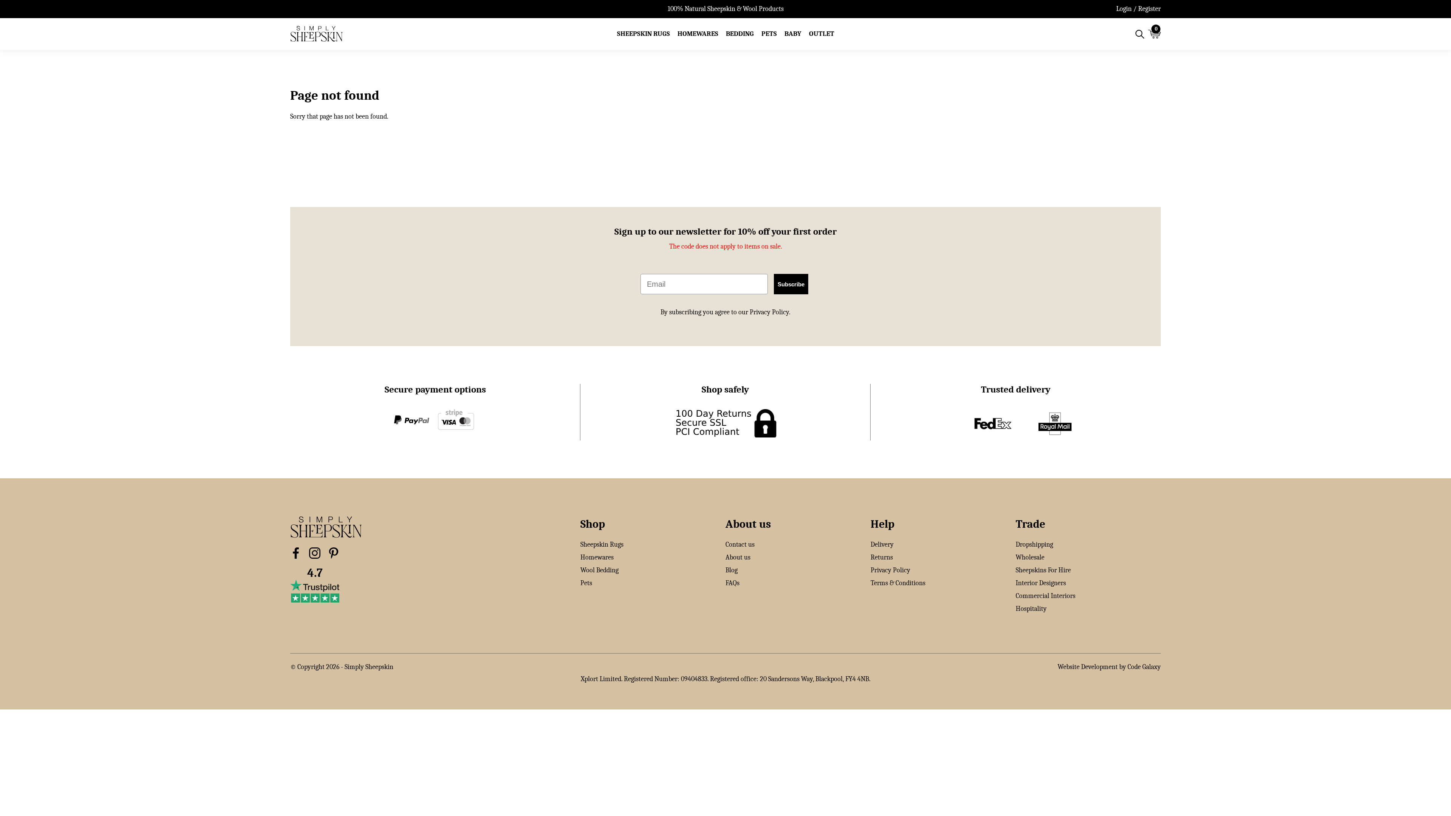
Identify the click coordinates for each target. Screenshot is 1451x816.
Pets (586, 583)
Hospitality (1031, 609)
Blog (732, 570)
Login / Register (1138, 9)
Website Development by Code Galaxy (1109, 667)
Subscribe (791, 284)
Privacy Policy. (770, 312)
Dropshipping (1034, 545)
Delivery (882, 545)
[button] (643, 34)
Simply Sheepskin (369, 667)
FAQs (732, 583)
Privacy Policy (890, 570)
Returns (882, 557)
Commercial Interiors (1045, 596)
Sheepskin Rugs (601, 545)
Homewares (597, 557)
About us (738, 557)
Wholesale (1030, 557)
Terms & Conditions (898, 583)
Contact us (740, 545)
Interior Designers (1041, 583)
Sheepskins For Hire (1043, 570)
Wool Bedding (599, 570)
